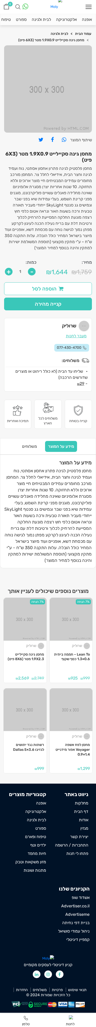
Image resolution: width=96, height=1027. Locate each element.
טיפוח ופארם (35, 836)
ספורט (21, 19)
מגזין (84, 828)
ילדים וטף (38, 845)
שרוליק (77, 646)
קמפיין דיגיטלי (78, 939)
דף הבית (81, 811)
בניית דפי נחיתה (76, 922)
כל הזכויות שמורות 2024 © (48, 995)
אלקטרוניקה (66, 19)
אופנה (87, 19)
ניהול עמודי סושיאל (74, 931)
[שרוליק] (87, 645)
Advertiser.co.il (75, 906)
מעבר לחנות (76, 336)
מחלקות (81, 803)
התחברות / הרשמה (71, 845)
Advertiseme (77, 914)
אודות (83, 819)
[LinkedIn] (36, 974)
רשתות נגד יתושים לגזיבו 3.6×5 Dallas (28, 747)
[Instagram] (48, 974)
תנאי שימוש (77, 990)
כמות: (31, 262)
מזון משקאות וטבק (30, 861)
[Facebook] (59, 974)
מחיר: (87, 262)
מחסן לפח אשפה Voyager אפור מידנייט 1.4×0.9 (73, 749)
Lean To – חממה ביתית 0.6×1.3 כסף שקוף (72, 656)
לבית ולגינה (41, 19)
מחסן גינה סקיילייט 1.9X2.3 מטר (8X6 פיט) (26, 656)
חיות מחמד (37, 853)
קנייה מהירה (48, 304)
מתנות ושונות (35, 870)
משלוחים (29, 446)
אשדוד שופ (81, 897)
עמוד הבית (83, 34)
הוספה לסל (44, 289)
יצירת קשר (79, 836)
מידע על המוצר (61, 446)
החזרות (22, 990)
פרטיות (57, 990)
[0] (6, 6)
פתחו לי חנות (77, 853)
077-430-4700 (69, 347)
